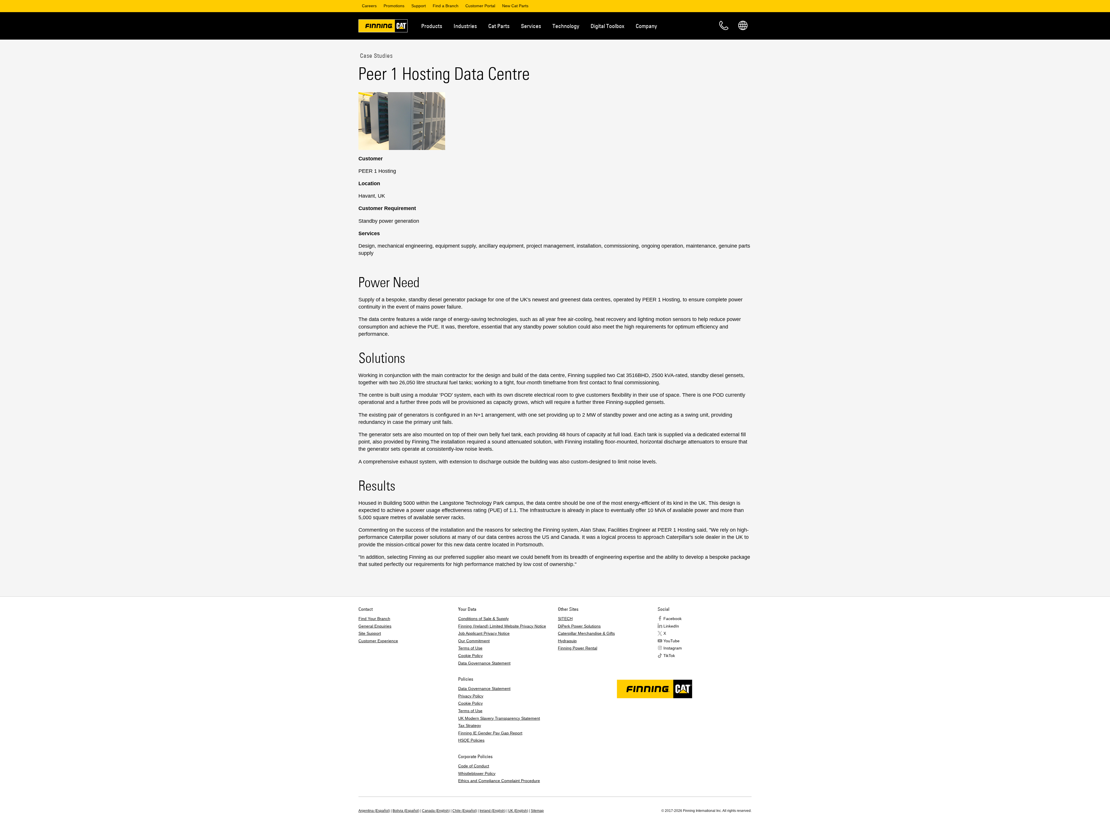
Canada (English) (436, 811)
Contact (723, 25)
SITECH (565, 618)
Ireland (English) (493, 811)
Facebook (672, 618)
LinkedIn (671, 626)
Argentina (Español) (374, 811)
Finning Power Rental (577, 648)
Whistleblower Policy (476, 773)
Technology (565, 25)
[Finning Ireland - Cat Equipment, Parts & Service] (383, 26)
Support (418, 5)
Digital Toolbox (607, 25)
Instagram (672, 648)
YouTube (671, 641)
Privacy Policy (470, 696)
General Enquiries (374, 626)
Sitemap (537, 811)
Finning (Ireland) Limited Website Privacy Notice (502, 626)
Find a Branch (445, 5)
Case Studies (375, 55)
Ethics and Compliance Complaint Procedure (499, 780)
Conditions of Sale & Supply (483, 618)
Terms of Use (470, 648)
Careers (369, 5)
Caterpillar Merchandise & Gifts (586, 633)
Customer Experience (378, 641)
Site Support (369, 633)
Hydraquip (567, 641)
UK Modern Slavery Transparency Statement (499, 718)
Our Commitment (474, 641)
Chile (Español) (464, 811)
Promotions (394, 5)
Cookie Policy (470, 655)
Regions (743, 25)
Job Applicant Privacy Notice (484, 633)
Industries (465, 25)
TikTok (669, 655)
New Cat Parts (515, 5)
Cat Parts (499, 25)
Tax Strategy (469, 725)
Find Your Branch (374, 618)
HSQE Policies (471, 740)
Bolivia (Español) (406, 811)
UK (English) (518, 811)
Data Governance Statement (484, 663)
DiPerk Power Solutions (579, 626)
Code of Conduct (473, 766)
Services (531, 25)
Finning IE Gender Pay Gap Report (490, 733)
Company (646, 25)
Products (431, 25)
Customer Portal (480, 5)
